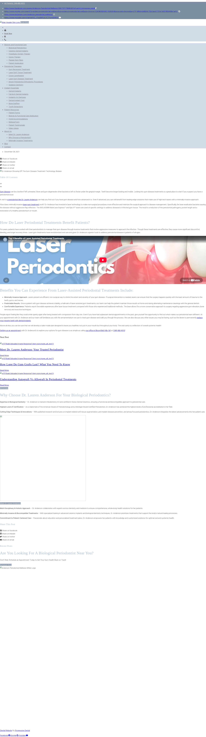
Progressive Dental (22, 730)
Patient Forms (14, 113)
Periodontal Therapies (13, 66)
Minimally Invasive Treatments (21, 140)
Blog (6, 144)
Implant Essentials (11, 88)
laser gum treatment (31, 204)
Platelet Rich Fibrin (16, 60)
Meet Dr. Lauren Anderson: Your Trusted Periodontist (32, 349)
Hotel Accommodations (18, 119)
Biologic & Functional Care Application (23, 116)
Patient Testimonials (17, 125)
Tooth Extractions (16, 107)
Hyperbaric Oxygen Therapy (19, 54)
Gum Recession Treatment (19, 69)
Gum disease (5, 192)
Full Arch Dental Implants (18, 94)
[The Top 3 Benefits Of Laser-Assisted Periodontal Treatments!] (5, 37)
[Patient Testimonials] (5, 30)
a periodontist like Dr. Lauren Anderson (22, 199)
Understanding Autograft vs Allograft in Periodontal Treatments (38, 379)
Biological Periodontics (18, 48)
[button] (4, 388)
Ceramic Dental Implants (18, 51)
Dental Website (6, 730)
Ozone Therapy (14, 57)
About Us (8, 131)
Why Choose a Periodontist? (20, 137)
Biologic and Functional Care (15, 45)
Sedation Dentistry (16, 85)
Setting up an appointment (10, 330)
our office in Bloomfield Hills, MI (98, 330)
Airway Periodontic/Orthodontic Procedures (26, 82)
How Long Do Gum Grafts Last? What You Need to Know (35, 364)
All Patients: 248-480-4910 (14, 3)
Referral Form (14, 122)
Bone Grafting (14, 103)
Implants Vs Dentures (17, 97)
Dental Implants (15, 91)
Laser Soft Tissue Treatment (20, 72)
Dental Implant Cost (16, 100)
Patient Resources (11, 110)
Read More (4, 355)
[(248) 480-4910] (5, 40)
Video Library (14, 128)
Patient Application (16, 63)
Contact (7, 147)
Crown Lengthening (16, 76)
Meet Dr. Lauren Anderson (19, 134)
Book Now (24, 22)
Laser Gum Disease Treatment (21, 79)
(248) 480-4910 (119, 330)
